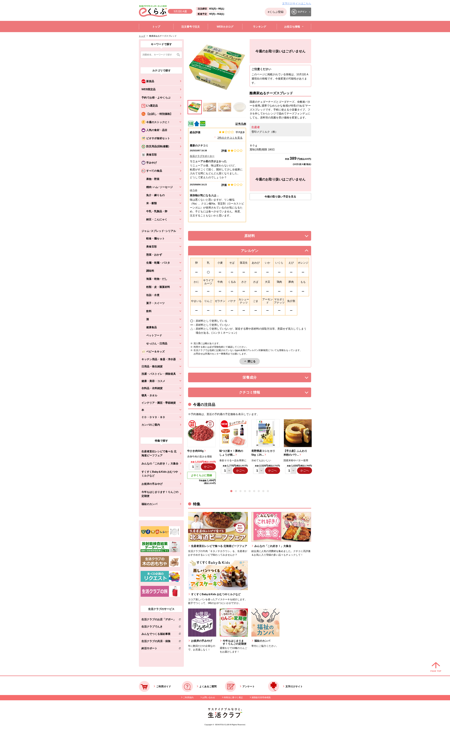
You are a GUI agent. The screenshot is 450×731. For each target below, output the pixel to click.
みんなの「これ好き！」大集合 (160, 463)
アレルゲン (254, 251)
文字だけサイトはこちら (296, 3)
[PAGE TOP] (435, 667)
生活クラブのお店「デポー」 (159, 620)
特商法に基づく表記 (233, 697)
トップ (142, 36)
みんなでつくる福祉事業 (159, 634)
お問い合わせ (208, 697)
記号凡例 (241, 123)
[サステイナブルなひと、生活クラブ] (225, 716)
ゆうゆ (193, 190)
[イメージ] (209, 107)
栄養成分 (257, 378)
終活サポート (159, 649)
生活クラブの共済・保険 (159, 642)
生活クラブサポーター (202, 156)
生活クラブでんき (159, 627)
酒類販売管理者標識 (261, 697)
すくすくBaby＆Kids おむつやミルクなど (160, 473)
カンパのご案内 (151, 424)
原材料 (257, 237)
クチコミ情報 (255, 393)
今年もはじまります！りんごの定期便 (160, 493)
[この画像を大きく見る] (194, 107)
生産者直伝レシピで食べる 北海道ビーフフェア (159, 453)
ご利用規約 (188, 697)
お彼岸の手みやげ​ (152, 483)
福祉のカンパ (149, 503)
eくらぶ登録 (276, 11)
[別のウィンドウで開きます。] (160, 551)
